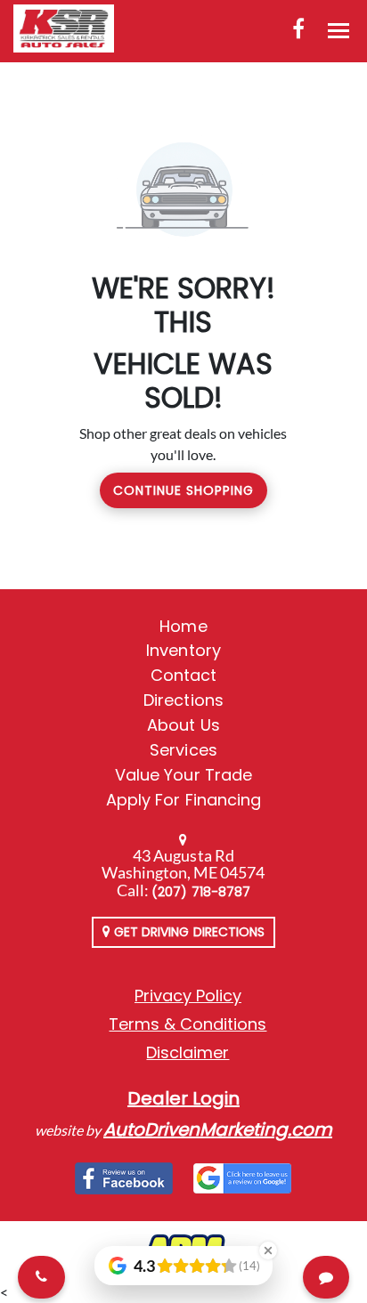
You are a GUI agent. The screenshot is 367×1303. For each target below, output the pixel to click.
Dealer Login (183, 1098)
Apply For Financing (183, 800)
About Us (183, 725)
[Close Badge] (268, 1250)
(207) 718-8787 (200, 892)
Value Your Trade (183, 775)
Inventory (183, 650)
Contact (183, 675)
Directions (183, 700)
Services (183, 750)
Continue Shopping (183, 490)
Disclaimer (187, 1052)
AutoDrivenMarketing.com (217, 1129)
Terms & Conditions (187, 1024)
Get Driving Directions (187, 932)
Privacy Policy (188, 995)
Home (183, 626)
